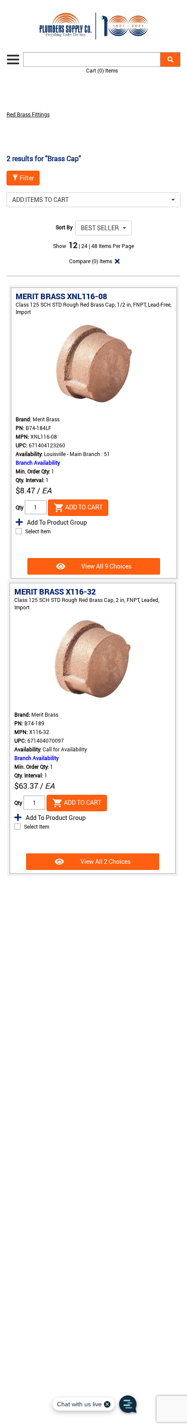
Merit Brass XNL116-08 (61, 296)
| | (85, 245)
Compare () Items (90, 261)
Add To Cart (83, 507)
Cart (102, 70)
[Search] (170, 59)
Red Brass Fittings (28, 114)
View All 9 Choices (105, 566)
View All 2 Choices (104, 861)
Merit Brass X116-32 (55, 591)
